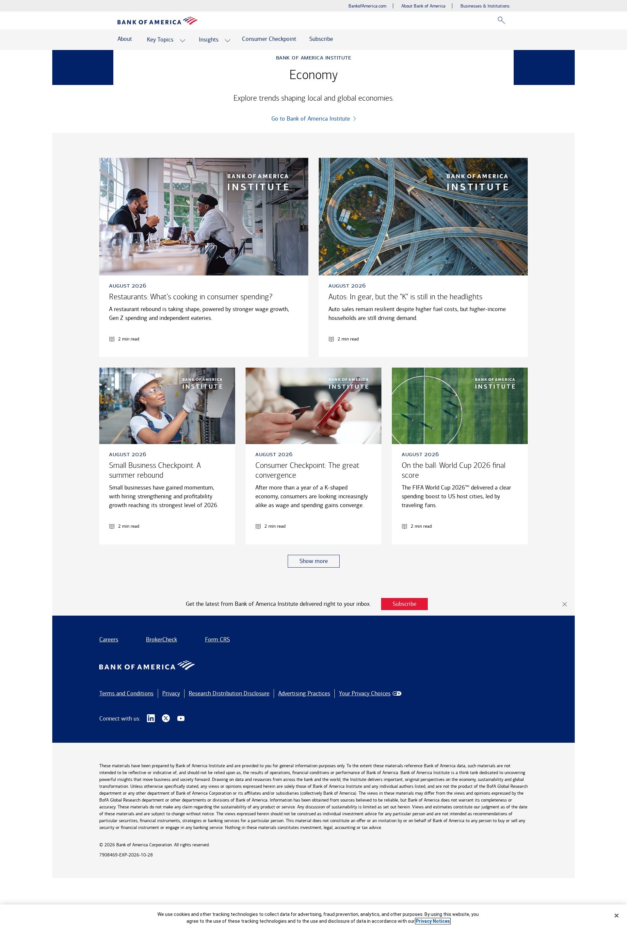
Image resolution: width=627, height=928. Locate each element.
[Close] (616, 915)
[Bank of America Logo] (158, 21)
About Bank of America (423, 6)
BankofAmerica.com (367, 6)
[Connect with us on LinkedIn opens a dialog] (151, 718)
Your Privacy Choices (365, 693)
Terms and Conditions (126, 693)
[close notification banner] (565, 604)
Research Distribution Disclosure (229, 693)
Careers (108, 639)
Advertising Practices (304, 693)
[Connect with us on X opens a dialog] (166, 718)
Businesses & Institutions (484, 6)
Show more (313, 561)
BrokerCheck (161, 639)
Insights (208, 39)
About (125, 38)
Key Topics (160, 39)
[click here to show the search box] (501, 20)
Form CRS (217, 639)
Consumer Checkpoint (269, 38)
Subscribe (321, 38)
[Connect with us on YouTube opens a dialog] (181, 718)
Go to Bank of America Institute (310, 118)
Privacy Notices (433, 921)
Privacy (171, 693)
